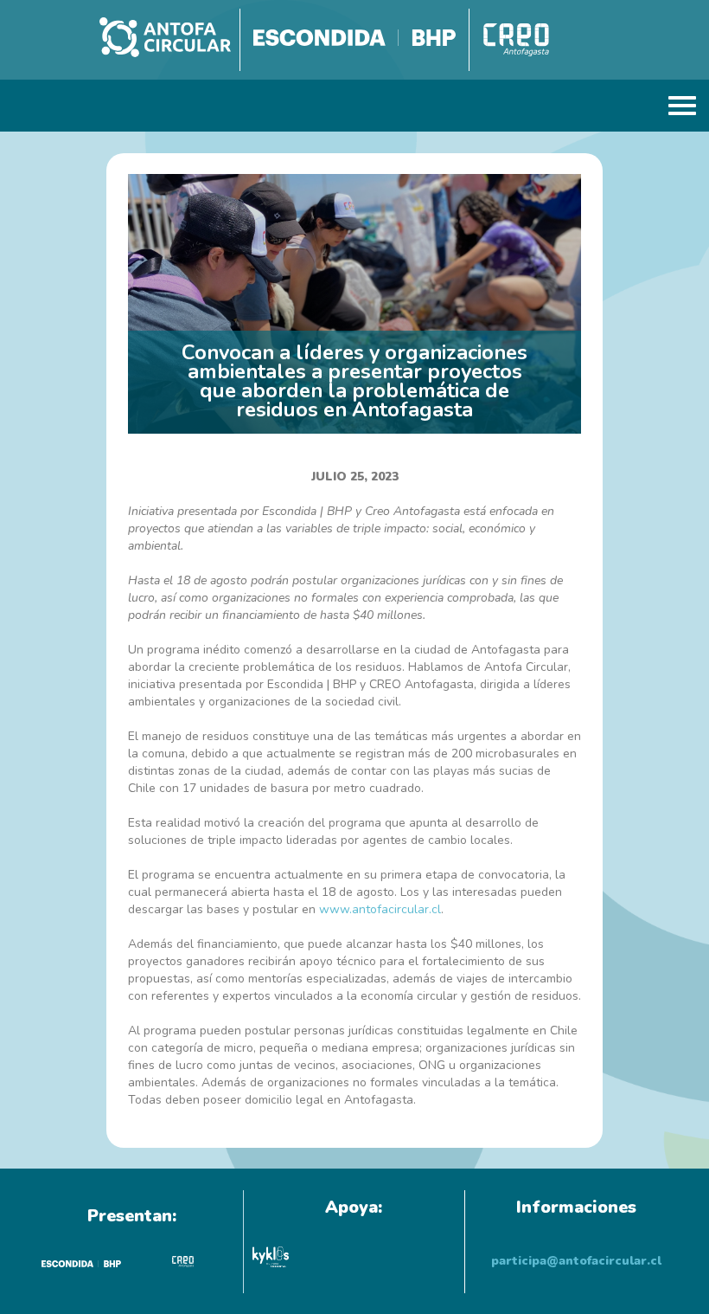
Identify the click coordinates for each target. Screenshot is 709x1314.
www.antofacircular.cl (380, 909)
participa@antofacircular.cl (576, 1261)
